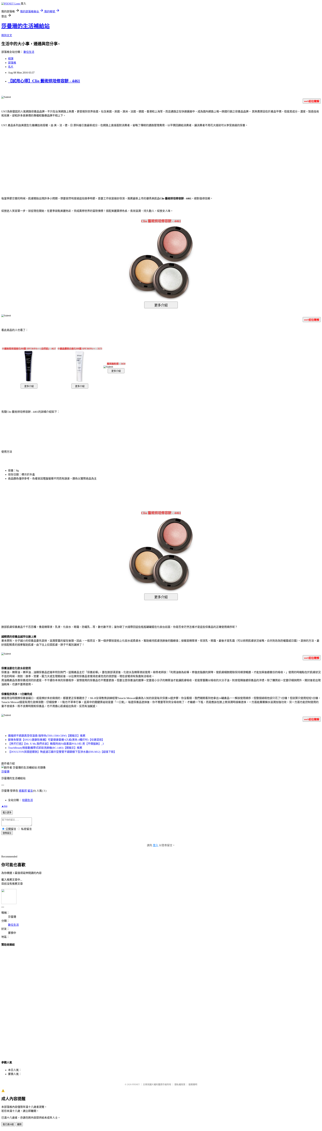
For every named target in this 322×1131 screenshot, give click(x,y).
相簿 (10, 58)
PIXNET (136, 1084)
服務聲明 (193, 1084)
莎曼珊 (5, 771)
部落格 (12, 62)
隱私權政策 (179, 1084)
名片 (10, 66)
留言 (30, 790)
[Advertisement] (132, 156)
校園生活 (27, 800)
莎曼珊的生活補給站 (25, 26)
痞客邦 (23, 790)
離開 (19, 1124)
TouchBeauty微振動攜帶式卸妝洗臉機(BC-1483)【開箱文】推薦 (45, 747)
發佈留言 (7, 833)
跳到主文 (6, 35)
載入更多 (7, 812)
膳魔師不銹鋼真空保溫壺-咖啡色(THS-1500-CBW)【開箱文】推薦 (46, 735)
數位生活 (28, 52)
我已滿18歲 (8, 1124)
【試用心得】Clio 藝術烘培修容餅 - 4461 (44, 81)
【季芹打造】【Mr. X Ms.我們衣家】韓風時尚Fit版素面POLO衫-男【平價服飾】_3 (56, 743)
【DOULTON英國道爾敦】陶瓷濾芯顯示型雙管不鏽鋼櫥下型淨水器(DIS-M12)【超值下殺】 (62, 751)
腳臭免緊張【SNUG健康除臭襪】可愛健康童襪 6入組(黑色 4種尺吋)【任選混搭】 (56, 739)
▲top (4, 806)
